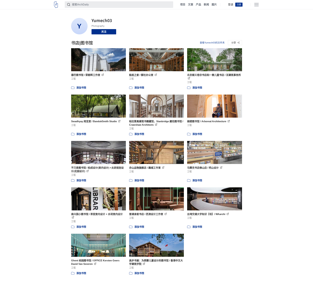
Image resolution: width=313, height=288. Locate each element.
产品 (198, 4)
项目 (182, 4)
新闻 (206, 4)
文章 (190, 4)
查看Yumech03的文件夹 (212, 42)
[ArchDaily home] (56, 4)
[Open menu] (256, 4)
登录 (230, 4)
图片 (214, 4)
